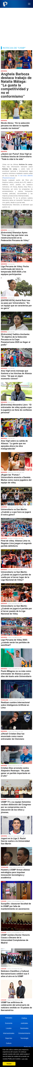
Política (24, 1018)
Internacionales (8, 1033)
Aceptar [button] (9, 1063)
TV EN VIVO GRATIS (25, 176)
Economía (8, 1023)
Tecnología (24, 1038)
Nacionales (24, 1028)
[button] (29, 4)
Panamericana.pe (9, 178)
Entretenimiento (24, 1033)
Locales (9, 1028)
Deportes (8, 1038)
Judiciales (24, 1023)
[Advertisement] (16, 29)
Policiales (8, 1018)
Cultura (8, 1043)
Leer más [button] (25, 1059)
